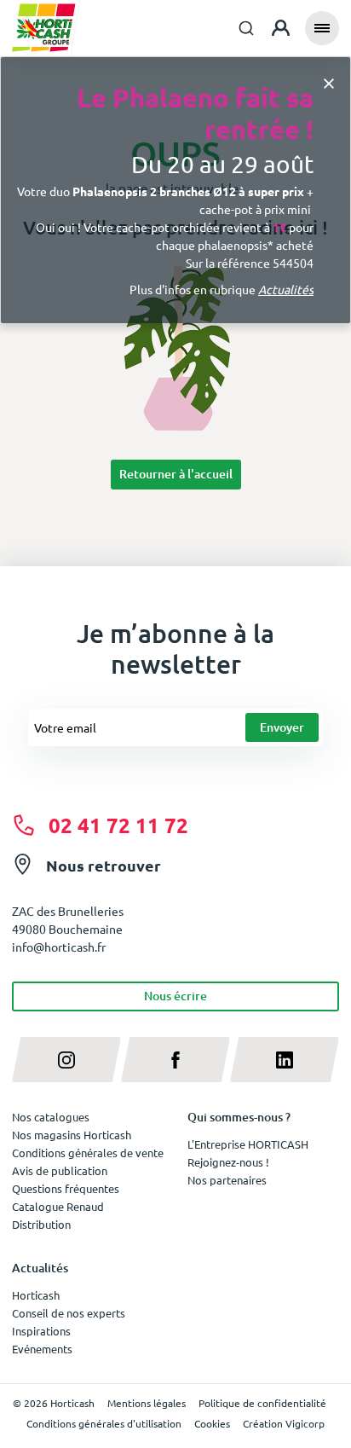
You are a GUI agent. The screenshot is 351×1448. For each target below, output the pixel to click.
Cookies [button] (212, 1423)
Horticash (36, 1295)
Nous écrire (175, 996)
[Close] (329, 82)
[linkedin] (284, 1059)
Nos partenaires (227, 1180)
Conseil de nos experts (68, 1313)
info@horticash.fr (59, 946)
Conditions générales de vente (88, 1152)
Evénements (42, 1348)
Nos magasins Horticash (71, 1134)
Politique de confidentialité (262, 1403)
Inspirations (41, 1330)
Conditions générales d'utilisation (103, 1423)
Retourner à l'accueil (176, 474)
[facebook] (175, 1059)
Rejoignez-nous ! (228, 1162)
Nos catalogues (50, 1116)
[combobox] (246, 28)
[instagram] (66, 1059)
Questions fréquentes (65, 1188)
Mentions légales (146, 1403)
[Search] (246, 28)
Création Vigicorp (284, 1423)
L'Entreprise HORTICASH (247, 1144)
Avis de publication (59, 1170)
